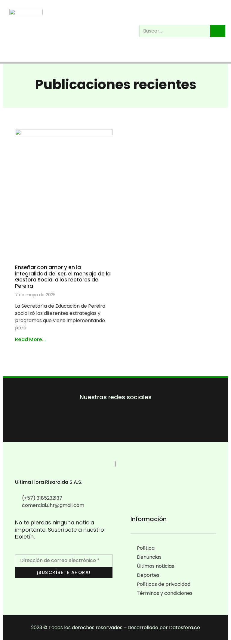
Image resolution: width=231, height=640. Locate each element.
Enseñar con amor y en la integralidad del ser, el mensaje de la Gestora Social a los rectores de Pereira (63, 276)
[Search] (217, 31)
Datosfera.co (184, 627)
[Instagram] (13, 50)
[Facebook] (5, 50)
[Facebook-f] (97, 421)
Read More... (30, 339)
